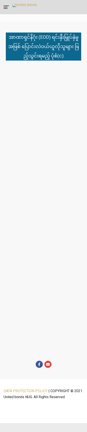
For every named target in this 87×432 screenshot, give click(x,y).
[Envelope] (48, 364)
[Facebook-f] (39, 364)
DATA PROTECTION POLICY (26, 391)
